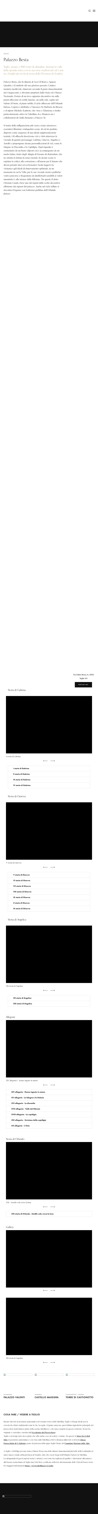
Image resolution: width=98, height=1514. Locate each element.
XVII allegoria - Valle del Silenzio (25, 1109)
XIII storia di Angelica (22, 1003)
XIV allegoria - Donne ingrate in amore (28, 1092)
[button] (49, 768)
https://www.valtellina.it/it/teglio (39, 1466)
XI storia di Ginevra (21, 908)
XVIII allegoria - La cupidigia (23, 1114)
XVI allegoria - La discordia (23, 1103)
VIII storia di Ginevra (22, 892)
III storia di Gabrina (21, 780)
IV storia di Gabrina (21, 785)
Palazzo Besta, (38, 1451)
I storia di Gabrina (21, 768)
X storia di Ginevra (21, 903)
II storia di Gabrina (21, 774)
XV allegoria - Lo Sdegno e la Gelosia (27, 1097)
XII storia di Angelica (22, 998)
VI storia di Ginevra (21, 880)
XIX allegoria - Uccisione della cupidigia (28, 1120)
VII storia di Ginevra (22, 886)
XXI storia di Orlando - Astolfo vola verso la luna (32, 1214)
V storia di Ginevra (21, 875)
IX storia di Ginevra (21, 897)
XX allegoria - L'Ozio (20, 1126)
